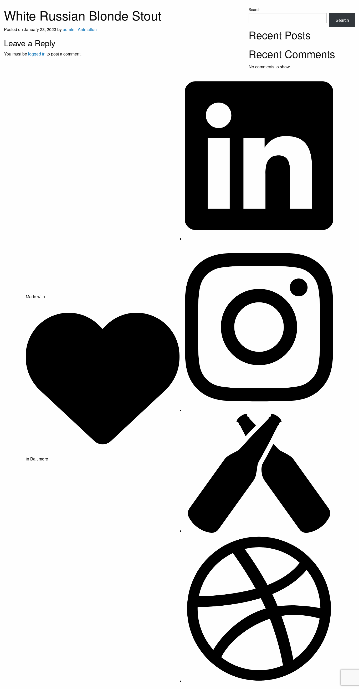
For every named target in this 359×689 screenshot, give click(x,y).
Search (254, 9)
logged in (36, 54)
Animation (87, 29)
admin (68, 29)
